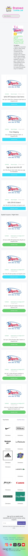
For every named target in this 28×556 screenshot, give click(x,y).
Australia (5, 537)
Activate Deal (14, 104)
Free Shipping (14, 132)
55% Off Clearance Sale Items (14, 97)
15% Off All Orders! (14, 202)
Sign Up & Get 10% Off (14, 167)
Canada (6, 539)
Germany (11, 539)
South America (20, 537)
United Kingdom (19, 539)
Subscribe (21, 523)
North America (12, 537)
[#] (6, 544)
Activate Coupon (14, 208)
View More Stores (21, 420)
